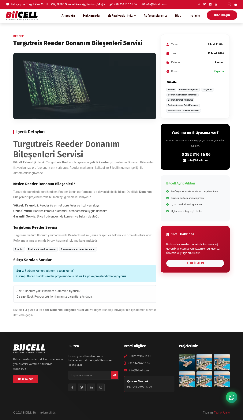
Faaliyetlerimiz (122, 15)
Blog (178, 15)
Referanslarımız (155, 15)
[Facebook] (199, 4)
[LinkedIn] (210, 4)
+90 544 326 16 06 (139, 363)
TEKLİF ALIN (195, 263)
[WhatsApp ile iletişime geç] (231, 397)
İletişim (195, 15)
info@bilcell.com (156, 4)
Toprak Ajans (222, 412)
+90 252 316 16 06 (125, 4)
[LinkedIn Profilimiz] (91, 387)
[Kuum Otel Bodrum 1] (222, 362)
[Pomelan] (204, 379)
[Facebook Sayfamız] (72, 387)
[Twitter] (204, 4)
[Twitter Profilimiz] (82, 387)
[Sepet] (235, 4)
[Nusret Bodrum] (204, 362)
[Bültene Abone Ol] (114, 375)
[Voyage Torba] (187, 362)
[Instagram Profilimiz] (101, 387)
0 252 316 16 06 (196, 154)
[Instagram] (216, 4)
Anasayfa (68, 15)
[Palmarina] (187, 379)
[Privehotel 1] (222, 379)
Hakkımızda (91, 15)
